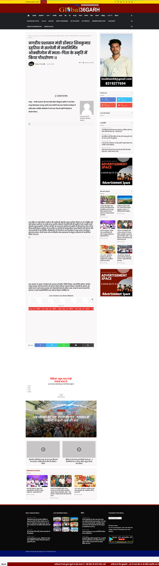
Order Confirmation (34, 26)
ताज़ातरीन (41, 15)
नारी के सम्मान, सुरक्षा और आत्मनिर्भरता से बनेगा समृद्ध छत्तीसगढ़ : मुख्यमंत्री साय (35, 490)
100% (29, 391)
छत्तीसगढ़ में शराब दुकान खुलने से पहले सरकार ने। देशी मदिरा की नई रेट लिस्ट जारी (41, 564)
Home (31, 36)
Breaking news (38, 36)
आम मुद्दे (74, 15)
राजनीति (54, 15)
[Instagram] (123, 1)
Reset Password (62, 21)
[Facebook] (115, 1)
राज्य (48, 15)
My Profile (86, 21)
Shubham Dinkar (39, 64)
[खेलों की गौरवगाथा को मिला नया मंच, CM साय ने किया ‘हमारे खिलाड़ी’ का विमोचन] (66, 529)
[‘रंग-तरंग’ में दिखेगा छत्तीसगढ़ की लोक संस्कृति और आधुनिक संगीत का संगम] (85, 481)
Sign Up (51, 21)
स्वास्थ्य (97, 15)
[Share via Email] (76, 345)
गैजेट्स (80, 15)
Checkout (111, 21)
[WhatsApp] (64, 345)
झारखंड (34, 15)
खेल (65, 15)
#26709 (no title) (33, 21)
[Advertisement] (61, 81)
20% (29, 386)
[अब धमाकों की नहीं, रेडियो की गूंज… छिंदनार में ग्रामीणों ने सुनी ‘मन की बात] (57, 519)
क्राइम (60, 15)
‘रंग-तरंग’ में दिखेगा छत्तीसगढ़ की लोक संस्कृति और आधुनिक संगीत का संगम (84, 490)
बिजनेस (86, 15)
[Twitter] (118, 1)
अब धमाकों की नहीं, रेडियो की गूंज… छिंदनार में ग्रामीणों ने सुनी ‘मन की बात (61, 419)
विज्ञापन (116, 15)
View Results (61, 397)
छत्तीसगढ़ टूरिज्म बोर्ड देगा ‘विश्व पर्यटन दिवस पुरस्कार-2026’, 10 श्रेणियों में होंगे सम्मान (124, 208)
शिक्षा (92, 15)
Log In (44, 21)
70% (29, 390)
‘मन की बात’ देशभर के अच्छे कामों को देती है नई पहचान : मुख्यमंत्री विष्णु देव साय (124, 258)
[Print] (88, 345)
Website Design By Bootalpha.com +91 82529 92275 (41, 551)
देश (69, 15)
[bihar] (79, 8)
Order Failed (48, 26)
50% (29, 388)
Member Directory (99, 21)
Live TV (109, 15)
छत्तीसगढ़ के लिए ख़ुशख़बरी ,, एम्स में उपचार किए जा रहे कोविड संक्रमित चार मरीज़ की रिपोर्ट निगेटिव (103, 564)
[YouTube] (121, 1)
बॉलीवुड (103, 15)
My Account (74, 21)
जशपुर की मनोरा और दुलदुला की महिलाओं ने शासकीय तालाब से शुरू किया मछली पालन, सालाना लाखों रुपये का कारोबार (107, 210)
